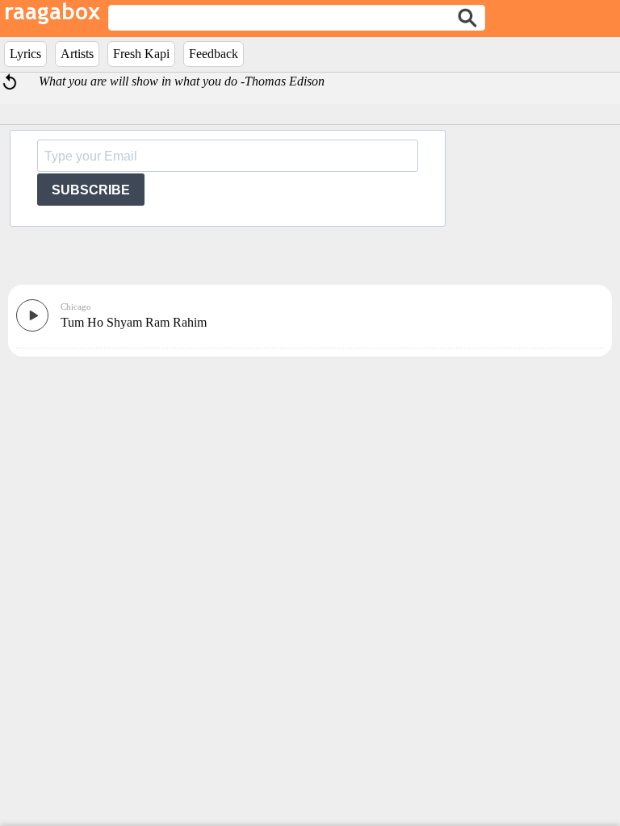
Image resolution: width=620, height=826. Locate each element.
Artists (77, 53)
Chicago (76, 306)
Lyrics (25, 53)
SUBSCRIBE (91, 190)
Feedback (213, 53)
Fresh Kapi (141, 53)
